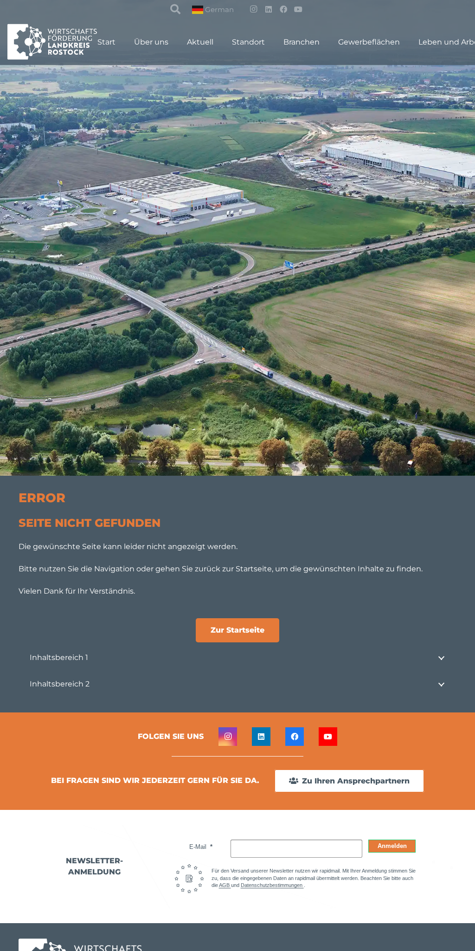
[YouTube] (298, 9)
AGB (225, 885)
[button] (175, 9)
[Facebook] (283, 9)
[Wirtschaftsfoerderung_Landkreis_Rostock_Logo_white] (58, 41)
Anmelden (392, 845)
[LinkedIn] (268, 9)
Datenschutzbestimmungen (272, 885)
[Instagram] (253, 9)
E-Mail (198, 846)
